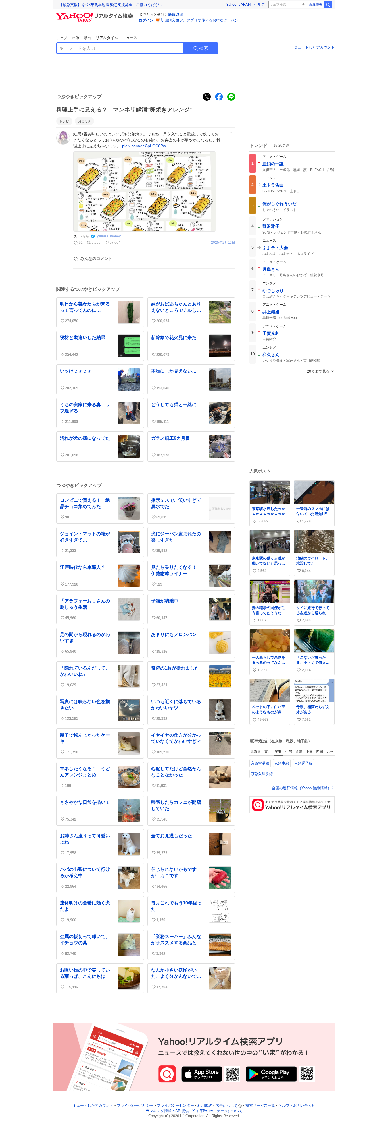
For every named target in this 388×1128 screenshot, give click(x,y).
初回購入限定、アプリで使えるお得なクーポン (199, 20)
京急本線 (281, 763)
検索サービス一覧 (260, 1106)
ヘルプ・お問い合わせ (296, 1106)
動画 (87, 38)
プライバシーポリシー (135, 1106)
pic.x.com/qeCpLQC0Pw (144, 146)
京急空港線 (260, 763)
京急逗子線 (303, 763)
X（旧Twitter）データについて (217, 1111)
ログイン (146, 20)
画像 (75, 38)
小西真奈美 (313, 5)
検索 (203, 48)
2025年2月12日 (223, 243)
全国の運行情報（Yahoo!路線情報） (301, 788)
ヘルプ (259, 4)
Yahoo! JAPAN (238, 4)
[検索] (328, 4)
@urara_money (109, 236)
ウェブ (61, 38)
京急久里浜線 (262, 774)
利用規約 (204, 1106)
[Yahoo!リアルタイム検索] (94, 14)
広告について (227, 1106)
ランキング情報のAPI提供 (167, 1111)
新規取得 (175, 15)
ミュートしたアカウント (314, 47)
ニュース (129, 38)
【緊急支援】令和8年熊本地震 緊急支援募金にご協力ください (110, 5)
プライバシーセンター (175, 1106)
